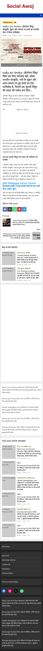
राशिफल (19, 463)
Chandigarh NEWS (22, 268)
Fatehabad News (22, 478)
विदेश (29, 253)
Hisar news (20, 446)
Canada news (21, 253)
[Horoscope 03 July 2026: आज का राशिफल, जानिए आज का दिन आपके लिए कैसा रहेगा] (9, 467)
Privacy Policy (7, 573)
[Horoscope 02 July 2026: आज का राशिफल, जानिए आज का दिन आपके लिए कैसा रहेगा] (9, 499)
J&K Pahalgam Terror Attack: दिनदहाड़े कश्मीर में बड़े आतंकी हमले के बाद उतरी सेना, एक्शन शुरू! (21, 186)
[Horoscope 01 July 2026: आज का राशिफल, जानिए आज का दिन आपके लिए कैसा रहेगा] (9, 530)
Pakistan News (7, 22)
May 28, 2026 (23, 280)
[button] (41, 15)
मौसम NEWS (20, 509)
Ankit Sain (7, 36)
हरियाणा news (27, 446)
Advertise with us (8, 560)
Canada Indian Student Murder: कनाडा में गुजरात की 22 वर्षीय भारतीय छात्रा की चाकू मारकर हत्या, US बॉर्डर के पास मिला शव (27, 258)
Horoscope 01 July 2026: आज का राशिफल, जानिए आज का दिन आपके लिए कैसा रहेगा (28, 530)
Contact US (6, 564)
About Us (5, 556)
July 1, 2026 (22, 521)
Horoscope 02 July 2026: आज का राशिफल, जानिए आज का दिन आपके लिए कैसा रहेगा (28, 499)
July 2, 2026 (22, 504)
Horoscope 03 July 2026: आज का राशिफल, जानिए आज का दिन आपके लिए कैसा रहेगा (28, 467)
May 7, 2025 (17, 36)
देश (15, 22)
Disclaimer (6, 569)
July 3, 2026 (22, 458)
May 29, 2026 (23, 265)
